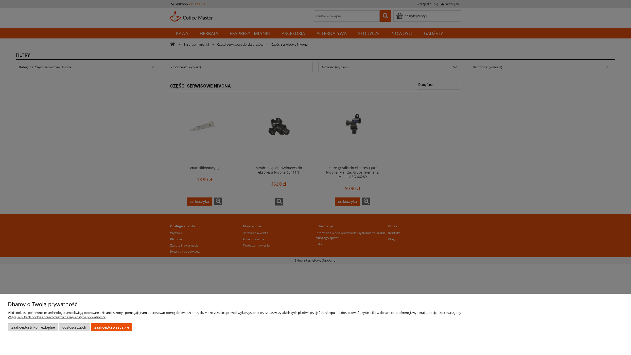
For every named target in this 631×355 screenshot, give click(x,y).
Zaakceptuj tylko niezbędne (33, 327)
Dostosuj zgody (74, 327)
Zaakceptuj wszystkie (111, 327)
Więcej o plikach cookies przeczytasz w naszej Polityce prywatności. (56, 317)
